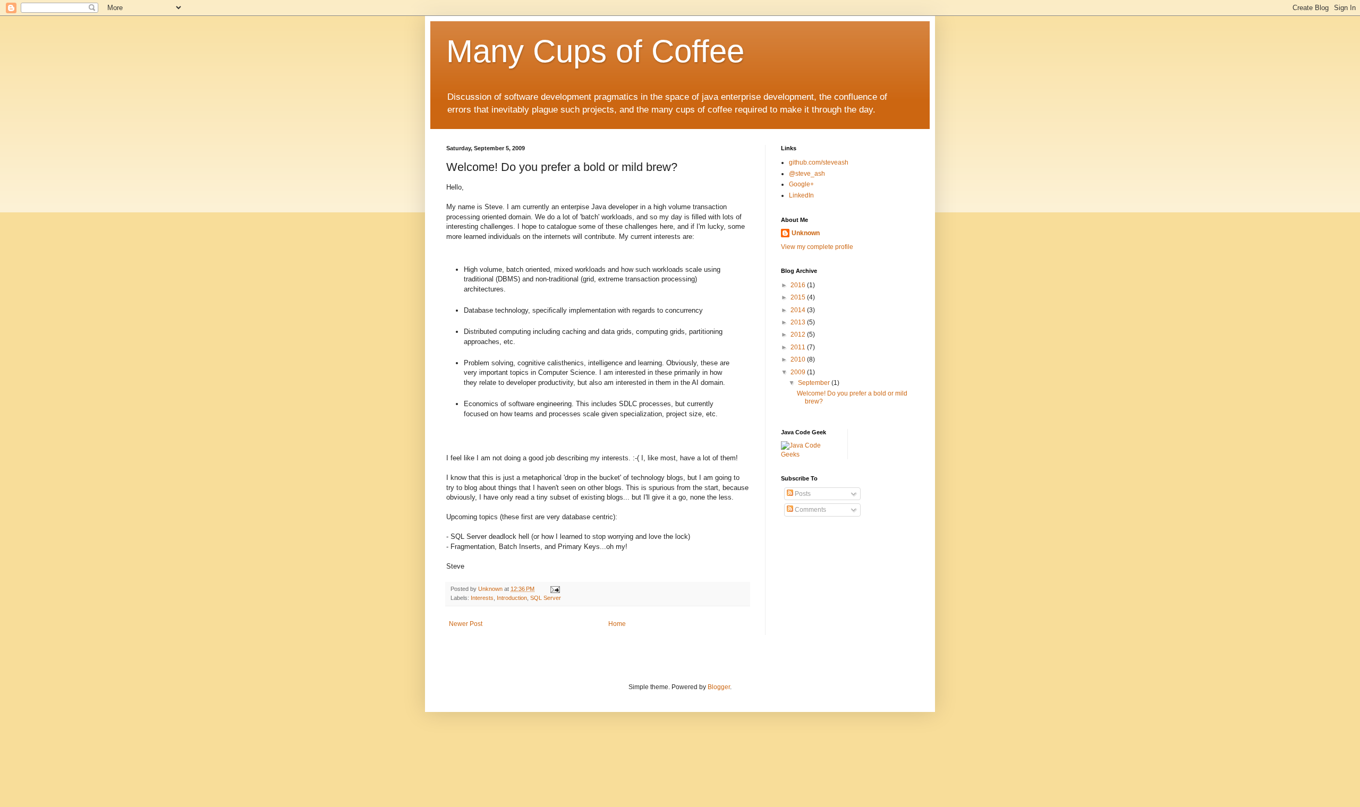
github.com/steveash (818, 162)
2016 (798, 285)
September (814, 383)
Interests (482, 598)
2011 (798, 347)
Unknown (806, 233)
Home (617, 624)
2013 (798, 322)
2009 (798, 372)
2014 (798, 310)
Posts (802, 493)
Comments (809, 509)
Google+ (801, 184)
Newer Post (465, 624)
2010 (798, 359)
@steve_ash (807, 173)
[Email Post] (554, 589)
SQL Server (545, 598)
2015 (798, 297)
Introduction (512, 598)
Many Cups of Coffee (595, 51)
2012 (798, 334)
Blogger (719, 687)
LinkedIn (801, 195)
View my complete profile (817, 247)
